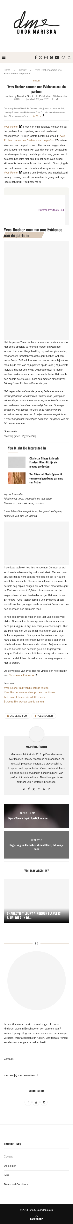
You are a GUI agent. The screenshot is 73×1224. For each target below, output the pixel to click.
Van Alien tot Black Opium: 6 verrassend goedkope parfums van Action (46, 478)
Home (7, 70)
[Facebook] (35, 57)
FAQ (6, 1175)
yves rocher (45, 716)
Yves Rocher (11, 126)
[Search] (69, 57)
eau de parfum (18, 716)
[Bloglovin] (63, 57)
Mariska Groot (25, 96)
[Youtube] (57, 57)
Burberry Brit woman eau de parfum (24, 701)
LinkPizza (36, 116)
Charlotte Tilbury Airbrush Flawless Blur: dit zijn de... (34, 915)
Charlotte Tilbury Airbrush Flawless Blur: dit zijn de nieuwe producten (44, 462)
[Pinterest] (51, 57)
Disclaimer (10, 1165)
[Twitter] (40, 57)
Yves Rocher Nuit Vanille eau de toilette (26, 687)
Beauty (22, 70)
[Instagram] (46, 57)
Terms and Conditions (16, 1184)
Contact (8, 1156)
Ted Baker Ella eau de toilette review (24, 697)
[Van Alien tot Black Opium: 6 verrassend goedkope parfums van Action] (17, 478)
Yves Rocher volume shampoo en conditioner (29, 692)
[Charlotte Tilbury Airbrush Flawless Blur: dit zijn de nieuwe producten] (17, 462)
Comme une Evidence (21, 675)
